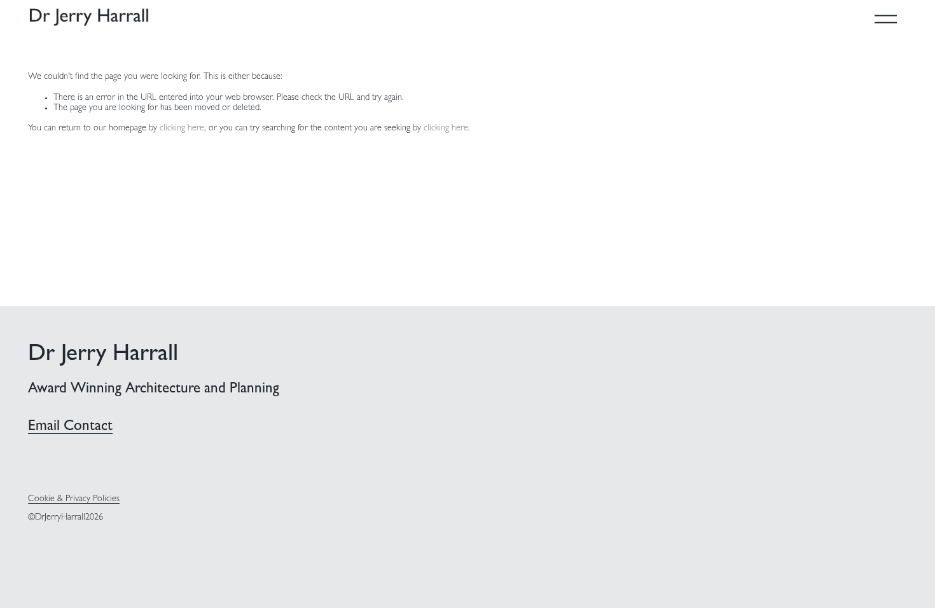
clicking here (182, 129)
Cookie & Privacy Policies (74, 499)
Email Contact (70, 427)
